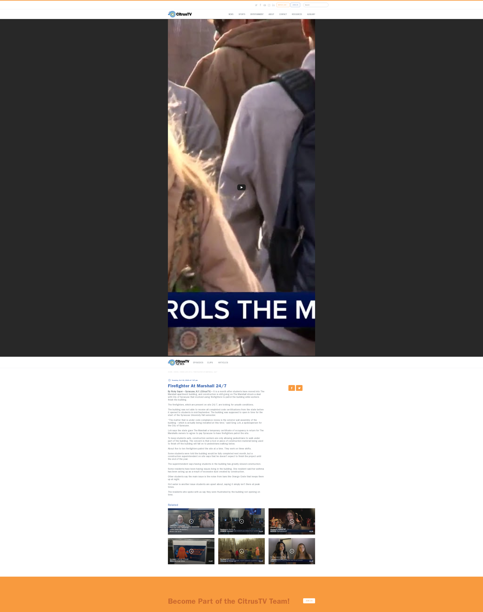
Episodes (197, 363)
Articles (222, 363)
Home (170, 372)
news (176, 372)
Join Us (309, 601)
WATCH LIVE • (283, 5)
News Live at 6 (186, 372)
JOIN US (295, 5)
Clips (210, 363)
